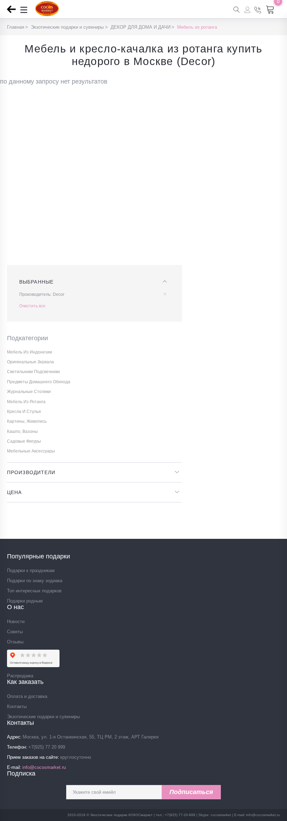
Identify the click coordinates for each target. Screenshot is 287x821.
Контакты (17, 706)
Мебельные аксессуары (31, 451)
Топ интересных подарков (34, 590)
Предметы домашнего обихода (38, 381)
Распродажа (20, 675)
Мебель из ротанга (26, 401)
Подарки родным (25, 601)
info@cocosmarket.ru (44, 767)
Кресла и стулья (24, 411)
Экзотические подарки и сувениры (43, 716)
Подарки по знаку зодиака (34, 580)
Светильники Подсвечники (33, 371)
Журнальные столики (29, 391)
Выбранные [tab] (36, 282)
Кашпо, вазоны (22, 431)
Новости (15, 621)
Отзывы (15, 641)
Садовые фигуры (24, 441)
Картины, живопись (27, 421)
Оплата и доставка (27, 696)
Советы (15, 631)
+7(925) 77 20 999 (46, 747)
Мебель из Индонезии (29, 352)
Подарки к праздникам (31, 570)
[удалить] (166, 294)
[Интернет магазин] (47, 14)
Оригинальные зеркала (30, 361)
